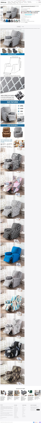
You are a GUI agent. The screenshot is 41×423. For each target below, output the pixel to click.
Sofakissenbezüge (29, 2)
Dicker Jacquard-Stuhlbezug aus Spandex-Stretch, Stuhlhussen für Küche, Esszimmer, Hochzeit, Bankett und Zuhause (17, 398)
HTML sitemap (23, 415)
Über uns (23, 411)
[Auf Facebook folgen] (0, 418)
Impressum (23, 410)
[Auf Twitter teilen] (22, 22)
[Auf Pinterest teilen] (23, 22)
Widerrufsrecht (23, 409)
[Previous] (4, 14)
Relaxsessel (17, 2)
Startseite (9, 1)
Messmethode (23, 407)
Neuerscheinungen (32, 21)
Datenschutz (23, 413)
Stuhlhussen (15, 415)
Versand (23, 26)
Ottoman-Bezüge (21, 2)
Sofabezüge (15, 1)
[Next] (19, 14)
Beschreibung (18, 26)
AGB (22, 414)
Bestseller (12, 1)
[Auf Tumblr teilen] (24, 22)
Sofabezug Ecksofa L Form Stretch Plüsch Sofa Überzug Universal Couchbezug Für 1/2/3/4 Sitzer (37, 397)
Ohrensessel (25, 2)
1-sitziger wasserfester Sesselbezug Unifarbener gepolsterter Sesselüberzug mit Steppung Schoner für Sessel (10, 398)
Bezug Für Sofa (23, 416)
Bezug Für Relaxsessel (28, 21)
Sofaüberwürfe (9, 2)
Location (37, 0)
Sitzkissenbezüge (29, 1)
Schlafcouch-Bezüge (16, 417)
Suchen (23, 406)
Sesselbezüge (13, 2)
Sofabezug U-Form (24, 1)
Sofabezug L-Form (19, 1)
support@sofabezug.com (3, 0)
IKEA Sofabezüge (16, 409)
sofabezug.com (6, 422)
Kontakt (23, 408)
